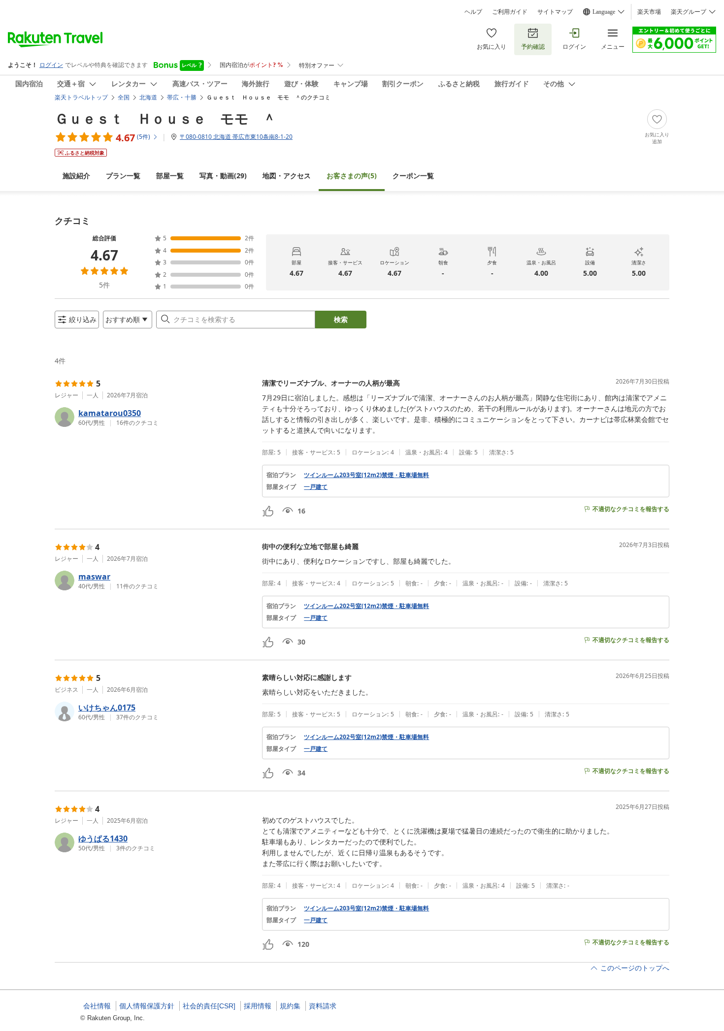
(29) (223, 175)
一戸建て (316, 487)
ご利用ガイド (509, 11)
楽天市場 (649, 11)
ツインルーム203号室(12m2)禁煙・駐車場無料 (366, 475)
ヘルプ (473, 11)
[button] (154, 417)
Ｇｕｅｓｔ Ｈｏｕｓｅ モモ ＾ (165, 118)
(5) (352, 175)
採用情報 (257, 1006)
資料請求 (322, 1006)
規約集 (290, 1006)
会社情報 (97, 1006)
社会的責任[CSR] (209, 1006)
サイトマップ (555, 11)
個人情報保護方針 (146, 1006)
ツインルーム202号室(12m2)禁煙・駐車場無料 (366, 606)
